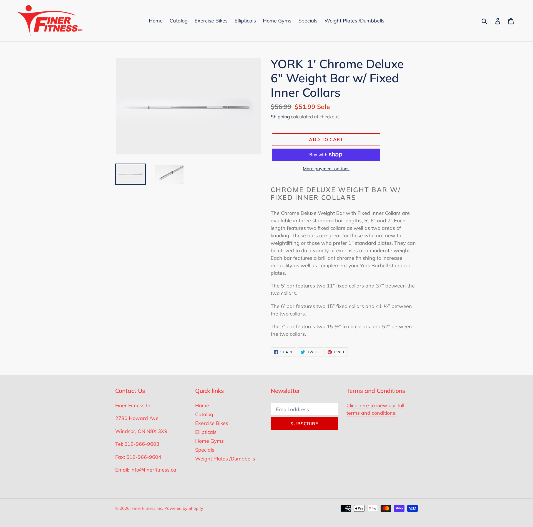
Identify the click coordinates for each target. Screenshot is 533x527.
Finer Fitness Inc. (147, 508)
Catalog (204, 414)
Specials (204, 450)
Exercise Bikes (211, 423)
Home (202, 405)
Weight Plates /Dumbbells (225, 458)
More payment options (326, 168)
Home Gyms (209, 441)
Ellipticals (206, 432)
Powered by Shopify (183, 508)
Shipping (280, 116)
